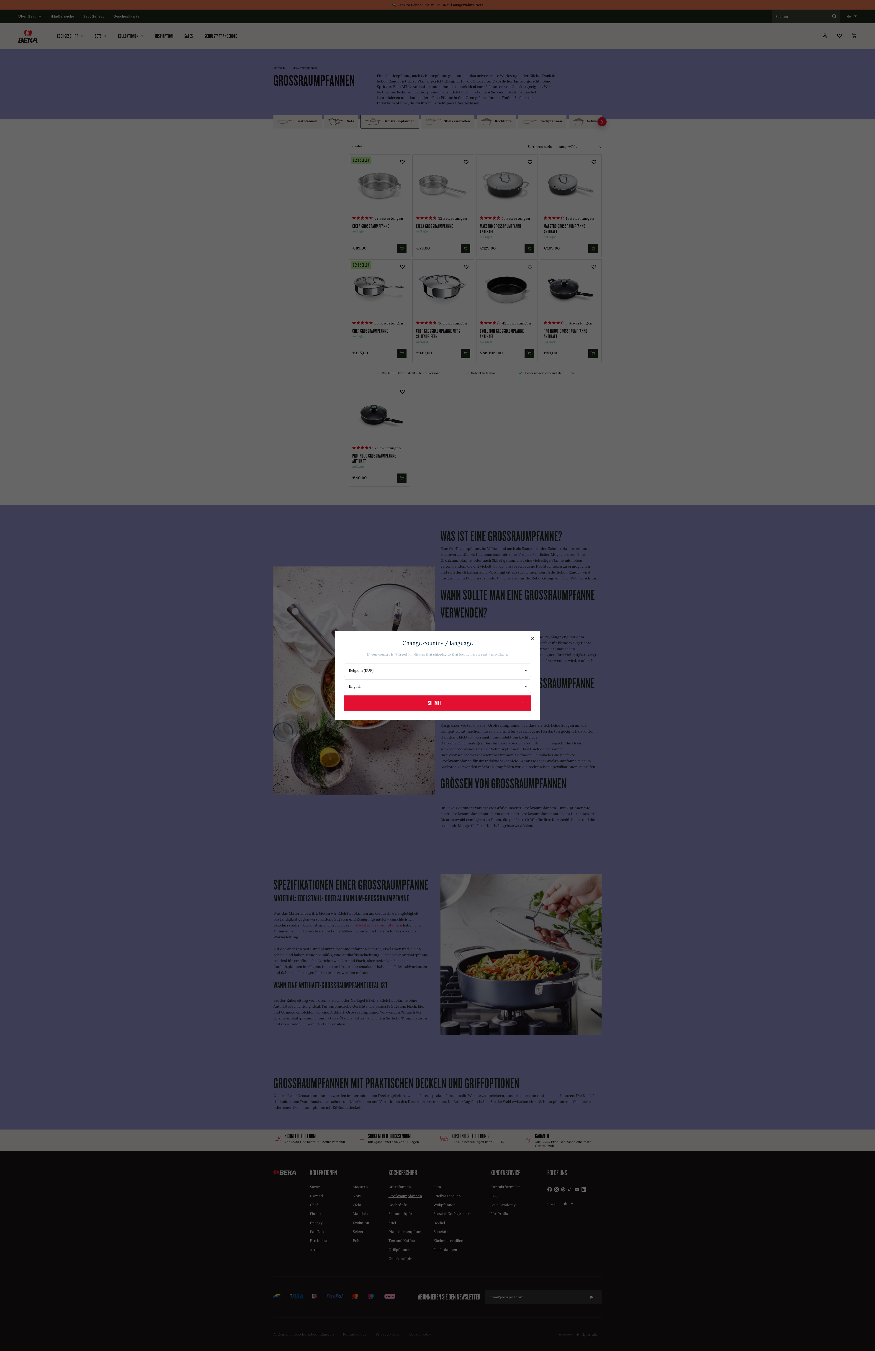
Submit (434, 703)
